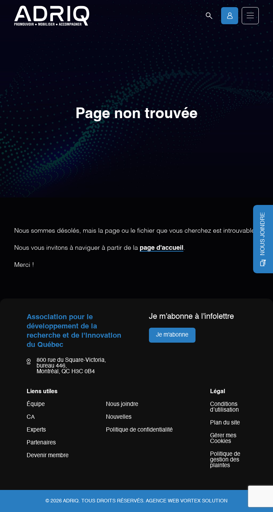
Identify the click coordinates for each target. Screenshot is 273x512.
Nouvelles (119, 417)
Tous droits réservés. (113, 500)
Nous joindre (122, 404)
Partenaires (41, 443)
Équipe (36, 404)
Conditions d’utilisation (224, 407)
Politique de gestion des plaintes (225, 460)
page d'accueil (161, 248)
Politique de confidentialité (139, 430)
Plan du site (225, 423)
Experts (36, 430)
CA (31, 417)
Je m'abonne (172, 335)
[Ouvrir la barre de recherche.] (209, 15)
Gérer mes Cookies (223, 438)
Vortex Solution (204, 500)
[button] (250, 15)
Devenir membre (48, 456)
